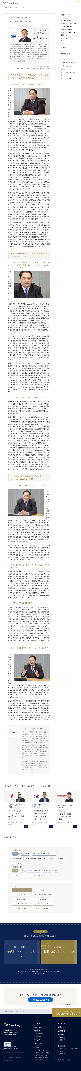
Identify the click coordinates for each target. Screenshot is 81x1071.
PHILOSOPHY (22, 894)
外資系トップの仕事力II (42, 1052)
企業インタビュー (39, 1044)
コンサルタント (39, 1027)
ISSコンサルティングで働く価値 (68, 1049)
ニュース (62, 1042)
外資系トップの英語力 (42, 1055)
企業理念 (62, 1037)
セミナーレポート (63, 1023)
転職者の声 (39, 1036)
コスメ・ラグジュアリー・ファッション (44, 854)
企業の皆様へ (62, 1031)
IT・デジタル (67, 66)
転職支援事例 (39, 1034)
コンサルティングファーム (57, 858)
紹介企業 (37, 1040)
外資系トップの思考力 (42, 1057)
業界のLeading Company (43, 908)
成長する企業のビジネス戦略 (43, 894)
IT (63, 44)
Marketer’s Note (22, 899)
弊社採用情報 (62, 1046)
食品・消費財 (67, 20)
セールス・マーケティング (21, 875)
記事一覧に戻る (11, 837)
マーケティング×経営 (22, 904)
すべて (15, 854)
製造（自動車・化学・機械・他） (35, 858)
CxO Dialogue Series (43, 890)
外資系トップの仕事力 (42, 1050)
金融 (64, 47)
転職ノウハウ (62, 1027)
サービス (37, 1023)
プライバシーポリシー (65, 1060)
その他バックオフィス (70, 63)
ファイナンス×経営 (43, 904)
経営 (64, 69)
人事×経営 (43, 899)
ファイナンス (67, 78)
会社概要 (61, 1035)
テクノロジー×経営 (22, 908)
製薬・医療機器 (68, 29)
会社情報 (62, 1040)
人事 (64, 59)
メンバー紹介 (63, 1051)
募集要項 (62, 1053)
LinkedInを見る (42, 1000)
